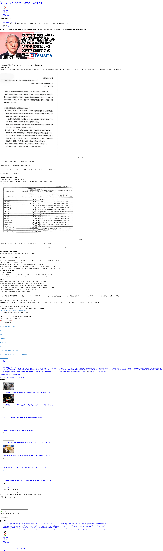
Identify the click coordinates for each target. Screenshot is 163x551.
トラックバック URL (4, 494)
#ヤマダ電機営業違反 (103, 368)
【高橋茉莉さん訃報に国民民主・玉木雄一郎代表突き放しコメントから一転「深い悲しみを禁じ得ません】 (27, 455)
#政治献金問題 (155, 369)
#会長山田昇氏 (81, 369)
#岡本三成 (144, 369)
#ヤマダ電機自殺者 (147, 368)
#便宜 (87, 369)
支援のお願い (6, 15)
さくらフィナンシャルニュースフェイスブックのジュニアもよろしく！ (14, 354)
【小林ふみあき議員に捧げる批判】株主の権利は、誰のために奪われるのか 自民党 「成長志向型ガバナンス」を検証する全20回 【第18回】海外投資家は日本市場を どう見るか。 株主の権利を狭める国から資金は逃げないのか (55, 525)
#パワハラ (33, 368)
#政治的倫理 (7, 371)
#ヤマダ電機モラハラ (81, 368)
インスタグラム (3, 342)
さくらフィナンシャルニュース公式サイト (8, 326)
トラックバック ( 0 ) (7, 486)
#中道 (27, 369)
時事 (16, 27)
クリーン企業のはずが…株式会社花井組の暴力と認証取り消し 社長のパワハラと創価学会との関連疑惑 (26, 442)
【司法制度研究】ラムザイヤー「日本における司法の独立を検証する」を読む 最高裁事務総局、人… (29, 405)
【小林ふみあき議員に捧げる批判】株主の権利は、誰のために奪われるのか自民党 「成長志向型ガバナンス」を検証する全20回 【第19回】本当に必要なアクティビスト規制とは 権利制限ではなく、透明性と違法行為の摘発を (55, 523)
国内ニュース (11, 27)
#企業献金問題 (74, 369)
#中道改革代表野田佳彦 (35, 369)
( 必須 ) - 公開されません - (8, 497)
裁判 (4, 14)
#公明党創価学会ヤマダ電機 (112, 369)
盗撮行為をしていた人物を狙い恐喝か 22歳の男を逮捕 (12, 377)
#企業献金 (68, 369)
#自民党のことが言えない (76, 371)
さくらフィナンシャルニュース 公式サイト (16, 548)
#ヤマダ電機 (53, 368)
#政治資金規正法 (29, 371)
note (1, 334)
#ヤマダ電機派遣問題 (125, 368)
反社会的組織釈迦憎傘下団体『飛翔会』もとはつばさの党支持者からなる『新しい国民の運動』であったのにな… (29, 480)
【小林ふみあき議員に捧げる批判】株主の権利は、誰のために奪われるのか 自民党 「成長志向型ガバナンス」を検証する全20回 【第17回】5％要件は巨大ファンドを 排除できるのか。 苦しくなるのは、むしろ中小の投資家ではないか (57, 529)
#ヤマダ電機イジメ (61, 368)
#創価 (120, 369)
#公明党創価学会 (101, 369)
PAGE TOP (2, 550)
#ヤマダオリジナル (46, 368)
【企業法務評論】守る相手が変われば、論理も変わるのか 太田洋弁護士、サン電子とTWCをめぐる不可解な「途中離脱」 (30, 527)
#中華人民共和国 (22, 369)
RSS (3, 545)
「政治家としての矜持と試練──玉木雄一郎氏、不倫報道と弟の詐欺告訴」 (20, 430)
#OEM (4, 368)
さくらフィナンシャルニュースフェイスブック (9, 350)
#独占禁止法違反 (47, 371)
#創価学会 (134, 369)
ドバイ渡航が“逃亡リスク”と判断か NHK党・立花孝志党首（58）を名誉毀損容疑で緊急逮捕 (24, 467)
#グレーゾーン (27, 368)
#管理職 (60, 371)
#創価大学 (129, 369)
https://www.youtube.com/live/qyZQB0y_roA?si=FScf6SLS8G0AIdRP (13, 310)
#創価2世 (124, 369)
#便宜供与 (91, 369)
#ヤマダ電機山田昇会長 (114, 368)
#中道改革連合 (44, 369)
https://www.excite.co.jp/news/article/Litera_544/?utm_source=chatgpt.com (13, 314)
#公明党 (95, 369)
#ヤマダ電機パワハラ (71, 368)
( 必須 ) (3, 496)
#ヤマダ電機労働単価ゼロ (92, 368)
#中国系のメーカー (13, 369)
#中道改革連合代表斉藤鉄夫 (54, 369)
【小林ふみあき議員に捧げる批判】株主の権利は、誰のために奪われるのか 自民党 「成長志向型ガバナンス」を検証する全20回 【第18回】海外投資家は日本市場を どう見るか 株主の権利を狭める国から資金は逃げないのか (54, 526)
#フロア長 (38, 368)
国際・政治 (5, 10)
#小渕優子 (139, 369)
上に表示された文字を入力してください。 (10, 513)
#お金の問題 (8, 368)
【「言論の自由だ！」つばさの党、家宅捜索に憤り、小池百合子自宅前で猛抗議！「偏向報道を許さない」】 (27, 392)
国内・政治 (5, 27)
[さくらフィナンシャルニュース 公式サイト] (21, 3)
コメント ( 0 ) (6, 487)
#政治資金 (12, 371)
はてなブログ (2, 346)
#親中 (89, 371)
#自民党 (68, 371)
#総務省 (64, 371)
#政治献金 (149, 369)
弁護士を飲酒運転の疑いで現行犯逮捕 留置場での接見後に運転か (15, 374)
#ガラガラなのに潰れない (18, 368)
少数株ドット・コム (4, 358)
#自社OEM (85, 371)
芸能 (4, 11)
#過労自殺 (97, 371)
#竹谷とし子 (55, 371)
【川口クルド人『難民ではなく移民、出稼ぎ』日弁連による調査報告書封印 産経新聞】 (23, 417)
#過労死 (92, 371)
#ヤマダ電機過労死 (157, 368)
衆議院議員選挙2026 (104, 371)
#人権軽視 (63, 369)
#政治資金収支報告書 (20, 371)
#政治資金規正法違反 (38, 371)
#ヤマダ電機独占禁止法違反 (136, 368)
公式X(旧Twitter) (3, 338)
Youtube (1, 330)
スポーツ (5, 12)
